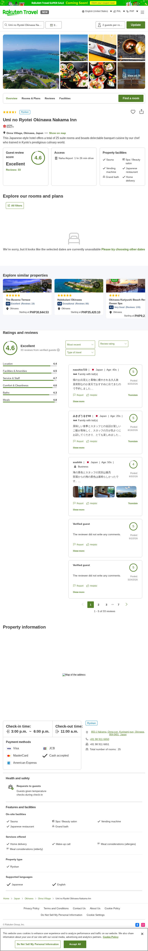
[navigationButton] (82, 604)
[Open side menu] (142, 12)
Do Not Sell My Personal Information (38, 944)
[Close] (142, 934)
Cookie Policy (110, 937)
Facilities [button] (65, 98)
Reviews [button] (50, 98)
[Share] (141, 111)
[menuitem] (97, 11)
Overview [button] (11, 98)
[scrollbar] (74, 301)
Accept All (75, 944)
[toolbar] (69, 25)
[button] (20, 12)
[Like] (133, 111)
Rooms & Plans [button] (31, 98)
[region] (74, 939)
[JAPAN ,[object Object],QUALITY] (9, 126)
